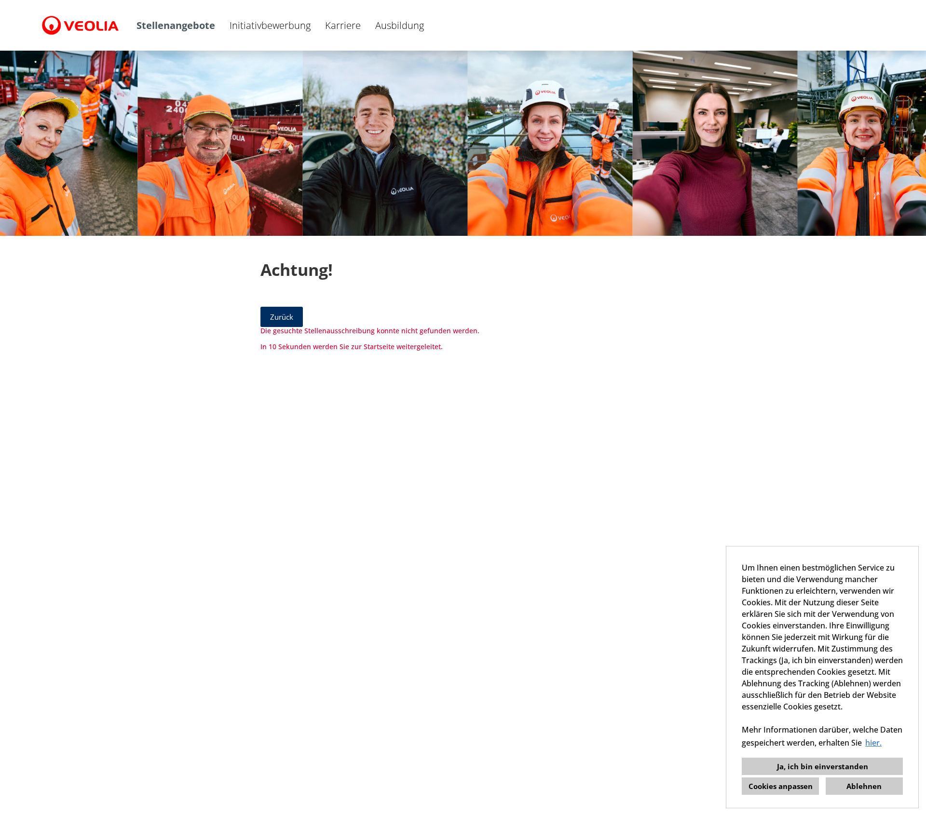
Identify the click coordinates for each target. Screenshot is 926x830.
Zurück (281, 317)
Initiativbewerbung (270, 25)
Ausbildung (399, 25)
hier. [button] (873, 742)
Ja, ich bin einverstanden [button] (822, 766)
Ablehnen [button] (864, 786)
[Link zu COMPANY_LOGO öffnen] (80, 25)
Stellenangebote (175, 25)
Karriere (343, 25)
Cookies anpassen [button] (781, 786)
